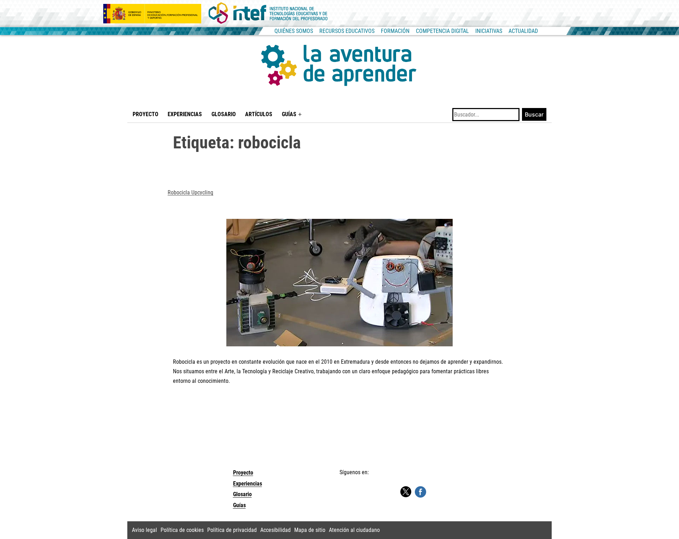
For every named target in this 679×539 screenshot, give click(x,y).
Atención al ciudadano (354, 530)
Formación (395, 31)
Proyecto (145, 114)
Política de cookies (182, 530)
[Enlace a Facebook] (420, 491)
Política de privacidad (232, 530)
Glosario (223, 114)
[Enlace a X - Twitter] (405, 492)
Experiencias (185, 114)
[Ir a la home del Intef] (268, 13)
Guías (289, 114)
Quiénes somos (293, 31)
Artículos (258, 114)
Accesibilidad (275, 530)
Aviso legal (144, 530)
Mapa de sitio (309, 530)
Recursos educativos (347, 31)
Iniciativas (488, 31)
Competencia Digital (442, 31)
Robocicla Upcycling (190, 192)
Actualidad (523, 31)
